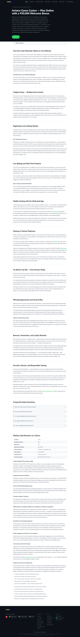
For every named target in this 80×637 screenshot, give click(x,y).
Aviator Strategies (69, 1)
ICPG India (31, 616)
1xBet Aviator (47, 1)
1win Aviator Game (39, 1)
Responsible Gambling (23, 616)
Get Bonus (16, 36)
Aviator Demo (62, 1)
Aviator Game (63, 248)
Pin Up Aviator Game (49, 391)
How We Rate (39, 624)
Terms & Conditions (40, 621)
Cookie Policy (39, 619)
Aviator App (31, 1)
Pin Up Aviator (55, 1)
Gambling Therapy (12, 616)
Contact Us (39, 628)
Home (26, 1)
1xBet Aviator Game (30, 557)
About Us (38, 616)
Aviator (55, 241)
